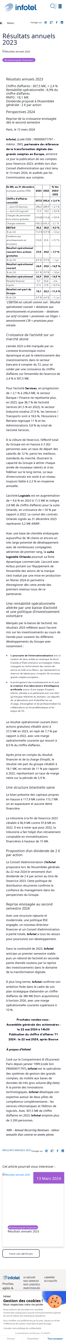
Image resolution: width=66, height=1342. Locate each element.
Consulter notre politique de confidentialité (22, 1328)
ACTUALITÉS (50, 1280)
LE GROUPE (29, 1277)
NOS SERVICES (31, 1280)
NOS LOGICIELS (31, 1284)
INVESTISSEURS (31, 1288)
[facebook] (56, 22)
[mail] (45, 22)
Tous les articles (21, 1253)
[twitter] (51, 22)
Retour (10, 23)
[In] (62, 22)
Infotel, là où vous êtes (21, 7)
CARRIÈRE (49, 1277)
